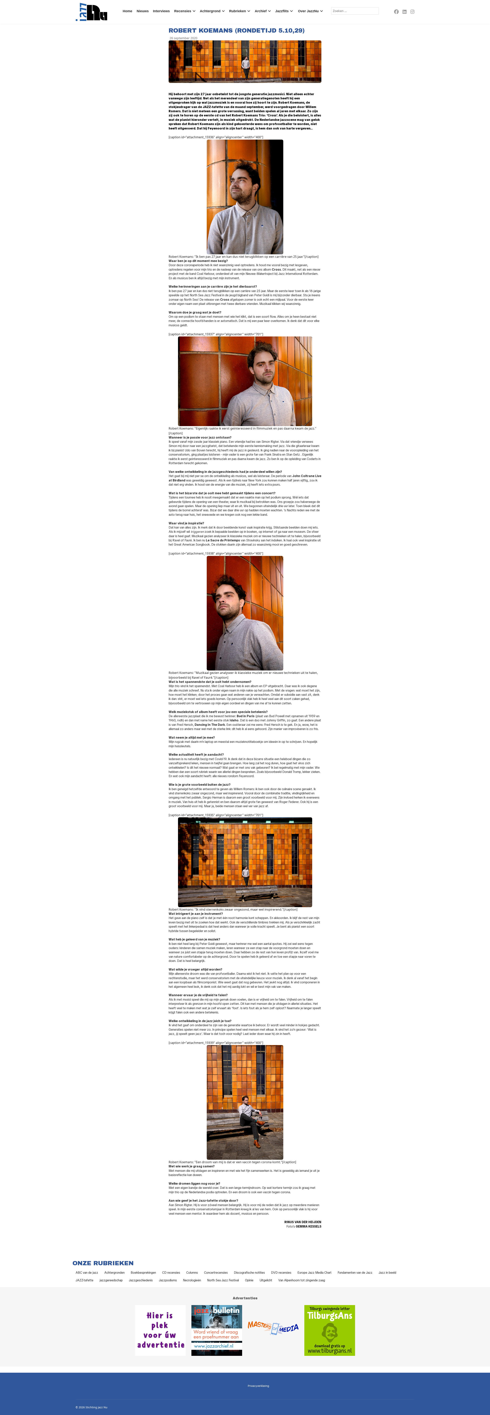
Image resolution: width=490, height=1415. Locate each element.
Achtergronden (114, 1273)
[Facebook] (396, 12)
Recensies (182, 11)
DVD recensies (281, 1273)
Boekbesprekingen (143, 1273)
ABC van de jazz (87, 1273)
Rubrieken (237, 11)
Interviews (161, 11)
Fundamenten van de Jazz (355, 1273)
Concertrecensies (216, 1273)
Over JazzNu (308, 11)
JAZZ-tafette (84, 1280)
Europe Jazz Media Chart (314, 1273)
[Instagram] (412, 12)
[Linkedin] (405, 12)
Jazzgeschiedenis (141, 1280)
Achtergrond (210, 11)
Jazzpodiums (168, 1280)
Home (127, 11)
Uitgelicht (266, 1280)
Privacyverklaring (258, 1386)
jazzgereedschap (111, 1280)
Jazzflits (282, 11)
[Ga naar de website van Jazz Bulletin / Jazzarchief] (216, 1330)
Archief (261, 11)
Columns (192, 1273)
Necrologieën (192, 1280)
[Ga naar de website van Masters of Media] (273, 1330)
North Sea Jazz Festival (223, 1280)
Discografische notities (249, 1273)
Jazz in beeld (387, 1273)
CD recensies (171, 1273)
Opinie (249, 1280)
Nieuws (143, 11)
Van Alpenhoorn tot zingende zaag (301, 1280)
